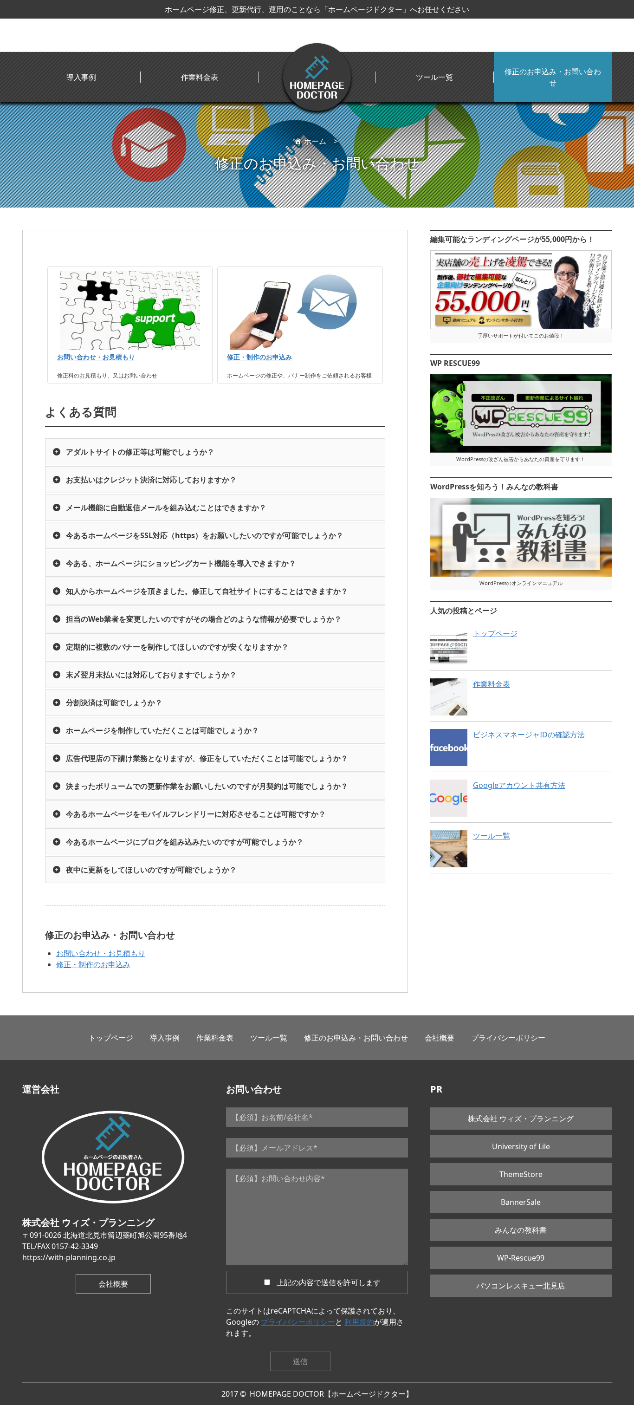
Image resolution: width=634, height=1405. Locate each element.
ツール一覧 (434, 77)
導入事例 (81, 77)
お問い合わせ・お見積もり (96, 356)
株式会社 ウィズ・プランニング (521, 1118)
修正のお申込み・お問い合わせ (553, 77)
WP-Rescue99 (520, 1258)
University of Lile (521, 1146)
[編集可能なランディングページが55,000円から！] (521, 289)
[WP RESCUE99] (521, 413)
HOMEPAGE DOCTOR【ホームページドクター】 (331, 1394)
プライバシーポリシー (508, 1038)
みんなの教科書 (521, 1230)
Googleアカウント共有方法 (519, 785)
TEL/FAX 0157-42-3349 (60, 1246)
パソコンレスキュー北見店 (520, 1286)
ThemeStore (521, 1174)
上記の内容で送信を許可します (329, 1282)
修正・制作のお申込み (259, 356)
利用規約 (359, 1322)
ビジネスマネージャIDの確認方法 (529, 734)
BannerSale (521, 1202)
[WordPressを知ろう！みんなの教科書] (521, 537)
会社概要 (439, 1038)
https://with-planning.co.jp (69, 1257)
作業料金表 (199, 77)
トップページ (495, 633)
